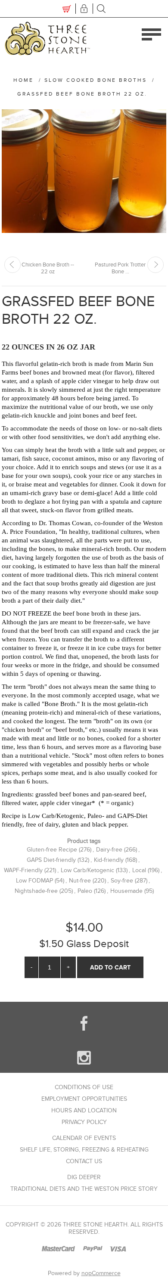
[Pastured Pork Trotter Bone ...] (155, 265)
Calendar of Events (84, 1138)
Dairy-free (109, 849)
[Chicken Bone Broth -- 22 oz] (12, 265)
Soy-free (122, 880)
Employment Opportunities (84, 1098)
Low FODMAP (34, 880)
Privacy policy (84, 1122)
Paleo (85, 891)
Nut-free (80, 880)
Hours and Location (84, 1110)
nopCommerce (101, 1273)
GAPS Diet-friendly (51, 860)
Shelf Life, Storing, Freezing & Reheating (84, 1149)
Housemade (126, 891)
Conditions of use (84, 1087)
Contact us (84, 1161)
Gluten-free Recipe (52, 849)
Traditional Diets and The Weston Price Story (84, 1188)
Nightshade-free (36, 891)
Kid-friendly (109, 860)
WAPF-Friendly (23, 870)
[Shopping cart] (66, 8)
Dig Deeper (84, 1177)
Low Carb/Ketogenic (87, 870)
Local (139, 870)
